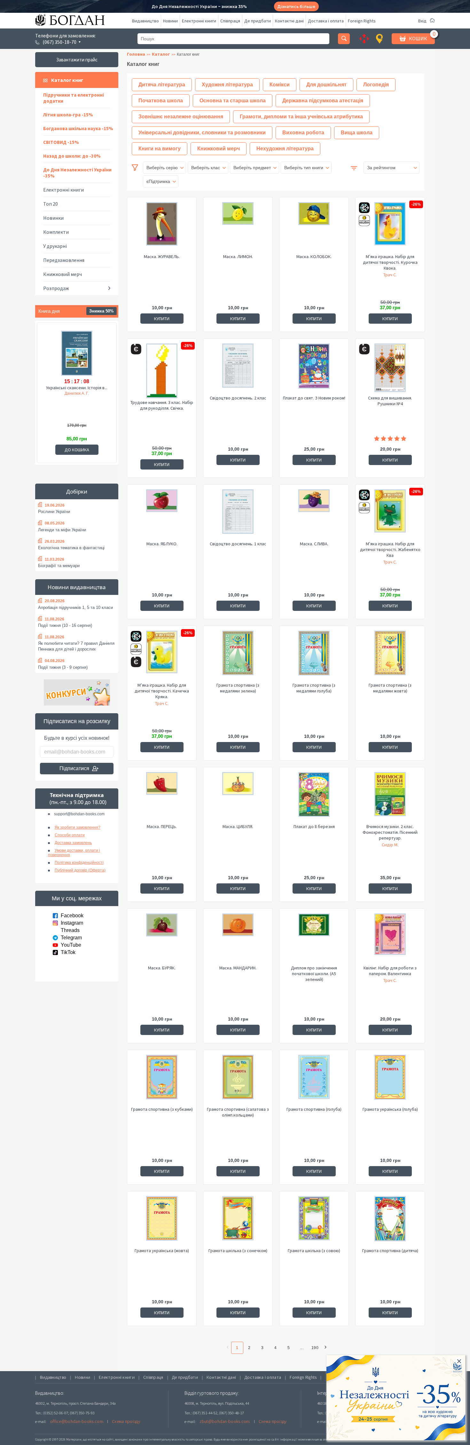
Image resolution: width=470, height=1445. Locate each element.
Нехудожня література (285, 148)
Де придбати (257, 21)
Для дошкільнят (326, 84)
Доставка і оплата (326, 21)
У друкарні (55, 246)
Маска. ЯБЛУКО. (161, 544)
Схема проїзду (126, 1421)
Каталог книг (67, 80)
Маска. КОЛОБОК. (314, 256)
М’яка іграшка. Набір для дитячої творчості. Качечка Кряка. (162, 690)
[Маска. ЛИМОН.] (238, 227)
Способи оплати (70, 835)
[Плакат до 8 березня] (314, 797)
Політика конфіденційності (79, 862)
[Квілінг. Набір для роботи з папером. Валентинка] (390, 939)
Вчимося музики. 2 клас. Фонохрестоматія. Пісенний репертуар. (390, 832)
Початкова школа (160, 100)
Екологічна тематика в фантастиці (71, 547)
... (301, 1348)
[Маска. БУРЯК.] (161, 939)
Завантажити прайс (77, 60)
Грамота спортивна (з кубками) (162, 1109)
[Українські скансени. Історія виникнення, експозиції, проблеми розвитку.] (76, 353)
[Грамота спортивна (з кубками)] (161, 1080)
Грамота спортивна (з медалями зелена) (237, 688)
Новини (170, 21)
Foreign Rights (362, 21)
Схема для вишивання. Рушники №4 (390, 401)
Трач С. (390, 275)
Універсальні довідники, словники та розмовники (202, 132)
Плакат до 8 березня (314, 826)
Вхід (422, 21)
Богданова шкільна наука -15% (78, 128)
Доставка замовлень (73, 843)
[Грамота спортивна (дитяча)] (390, 1221)
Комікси (280, 84)
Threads (70, 930)
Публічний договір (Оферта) (80, 870)
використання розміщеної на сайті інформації (261, 1439)
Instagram (72, 923)
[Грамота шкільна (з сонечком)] (238, 1221)
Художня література (227, 84)
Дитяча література (161, 84)
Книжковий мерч (62, 274)
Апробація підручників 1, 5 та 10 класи (75, 607)
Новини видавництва (77, 587)
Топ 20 (50, 204)
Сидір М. (390, 845)
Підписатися (74, 768)
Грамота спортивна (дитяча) (390, 1250)
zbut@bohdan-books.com (225, 1421)
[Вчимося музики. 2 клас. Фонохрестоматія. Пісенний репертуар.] (390, 797)
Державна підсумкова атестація (322, 100)
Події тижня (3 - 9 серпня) (63, 667)
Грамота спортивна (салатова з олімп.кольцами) (238, 1112)
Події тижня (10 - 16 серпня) (65, 625)
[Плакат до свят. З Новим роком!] (314, 369)
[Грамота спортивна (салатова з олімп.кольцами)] (238, 1080)
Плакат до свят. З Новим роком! (314, 398)
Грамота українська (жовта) (162, 1250)
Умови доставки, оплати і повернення (74, 852)
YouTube (71, 945)
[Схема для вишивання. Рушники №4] (390, 369)
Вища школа (356, 132)
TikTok (68, 952)
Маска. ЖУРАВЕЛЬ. (162, 256)
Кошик (418, 38)
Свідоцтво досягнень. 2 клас (238, 398)
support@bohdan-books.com (79, 814)
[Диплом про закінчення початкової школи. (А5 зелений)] (314, 939)
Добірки (76, 491)
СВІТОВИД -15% (61, 142)
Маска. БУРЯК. (162, 968)
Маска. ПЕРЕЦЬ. (162, 826)
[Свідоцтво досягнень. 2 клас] (238, 369)
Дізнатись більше (296, 6)
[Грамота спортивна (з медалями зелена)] (238, 656)
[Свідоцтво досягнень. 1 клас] (238, 515)
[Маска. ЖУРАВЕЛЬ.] (161, 227)
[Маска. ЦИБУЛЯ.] (238, 797)
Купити (161, 318)
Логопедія (376, 84)
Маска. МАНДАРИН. (237, 968)
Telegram (71, 937)
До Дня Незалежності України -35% (77, 173)
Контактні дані (289, 21)
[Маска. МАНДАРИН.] (238, 939)
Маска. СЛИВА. (314, 544)
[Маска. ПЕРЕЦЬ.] (161, 797)
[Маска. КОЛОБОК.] (314, 227)
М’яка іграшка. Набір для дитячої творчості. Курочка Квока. (390, 262)
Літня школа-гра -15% (68, 115)
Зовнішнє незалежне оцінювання (180, 116)
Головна (136, 54)
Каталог (161, 54)
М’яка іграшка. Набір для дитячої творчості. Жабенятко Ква (390, 549)
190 (314, 1348)
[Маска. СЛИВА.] (314, 515)
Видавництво (145, 21)
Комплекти (56, 232)
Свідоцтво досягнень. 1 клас (238, 544)
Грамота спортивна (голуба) (313, 1109)
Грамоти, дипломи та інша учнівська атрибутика (301, 116)
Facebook (72, 915)
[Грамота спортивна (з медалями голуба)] (314, 656)
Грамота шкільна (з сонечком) (237, 1250)
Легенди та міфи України (62, 529)
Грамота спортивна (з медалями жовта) (390, 688)
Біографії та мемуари (59, 565)
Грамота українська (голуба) (390, 1109)
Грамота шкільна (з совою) (314, 1250)
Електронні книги (199, 21)
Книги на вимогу (159, 148)
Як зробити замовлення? (77, 827)
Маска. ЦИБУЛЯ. (238, 826)
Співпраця (230, 21)
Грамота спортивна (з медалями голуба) (314, 688)
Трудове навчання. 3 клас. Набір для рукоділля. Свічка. (161, 405)
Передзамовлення (63, 260)
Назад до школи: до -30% (72, 156)
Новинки (53, 218)
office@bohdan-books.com (76, 1421)
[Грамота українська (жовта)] (161, 1221)
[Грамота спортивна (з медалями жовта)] (390, 656)
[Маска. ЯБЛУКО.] (161, 515)
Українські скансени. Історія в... (76, 388)
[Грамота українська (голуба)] (390, 1080)
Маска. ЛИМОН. (238, 256)
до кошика (77, 450)
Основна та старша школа (233, 100)
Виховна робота (303, 132)
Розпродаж (56, 288)
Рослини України (54, 511)
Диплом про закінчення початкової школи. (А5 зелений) (314, 973)
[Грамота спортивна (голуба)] (314, 1080)
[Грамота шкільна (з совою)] (314, 1221)
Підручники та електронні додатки (73, 98)
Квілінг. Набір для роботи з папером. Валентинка (390, 970)
